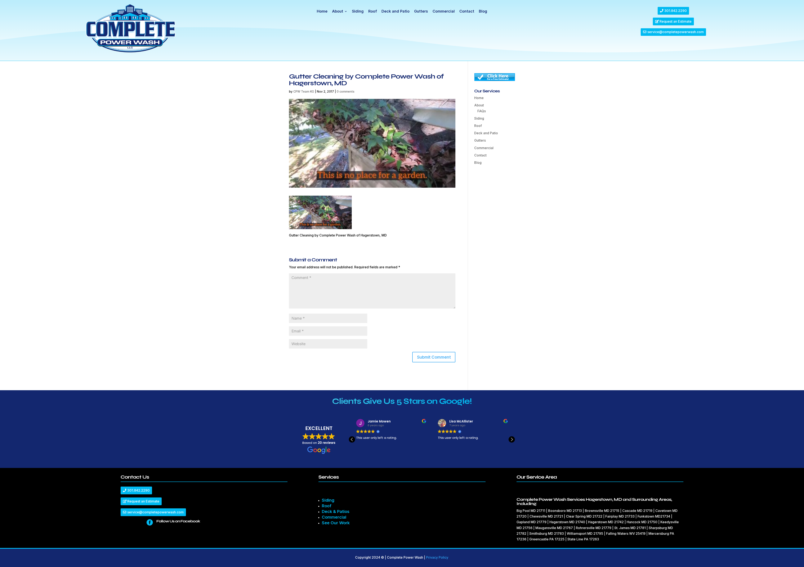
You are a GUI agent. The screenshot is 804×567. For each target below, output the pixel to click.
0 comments (345, 91)
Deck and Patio (395, 11)
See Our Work (336, 522)
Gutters (421, 11)
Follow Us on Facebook (178, 521)
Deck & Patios (335, 511)
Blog (483, 11)
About (337, 11)
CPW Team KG (303, 91)
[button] (512, 439)
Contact (466, 11)
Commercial (444, 11)
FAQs (481, 111)
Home (322, 11)
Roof (372, 11)
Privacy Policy (437, 557)
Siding (358, 11)
